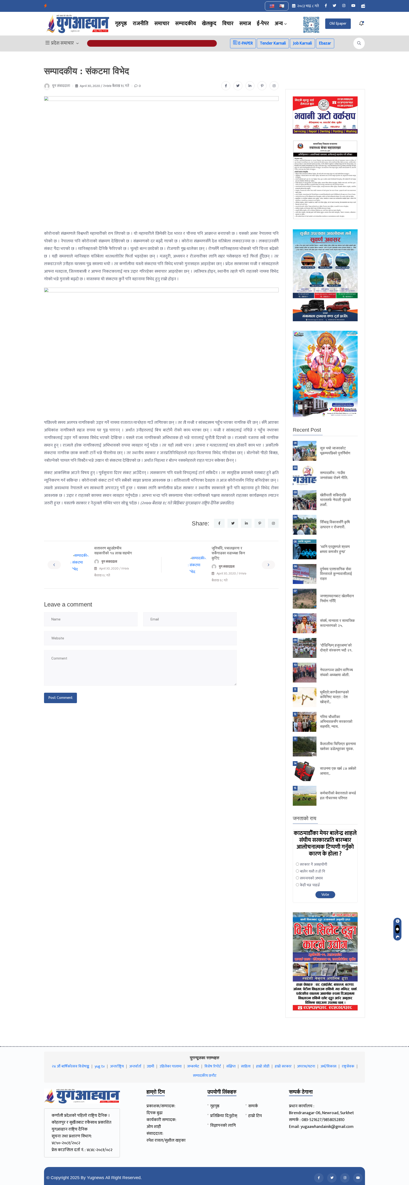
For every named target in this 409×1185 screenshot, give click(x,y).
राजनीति (140, 23)
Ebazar (325, 43)
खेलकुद (209, 23)
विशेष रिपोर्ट (212, 1066)
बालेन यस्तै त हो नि (312, 871)
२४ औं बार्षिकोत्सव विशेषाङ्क (70, 1066)
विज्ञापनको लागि (223, 1125)
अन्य (279, 23)
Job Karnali (302, 43)
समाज (245, 23)
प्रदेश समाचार (62, 43)
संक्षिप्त (231, 1066)
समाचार (161, 23)
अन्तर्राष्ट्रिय (117, 1066)
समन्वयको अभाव (311, 878)
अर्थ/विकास (328, 1066)
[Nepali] (282, 6)
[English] (272, 6)
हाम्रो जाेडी (262, 1066)
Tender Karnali (273, 43)
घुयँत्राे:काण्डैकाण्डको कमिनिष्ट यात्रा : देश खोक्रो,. (334, 697)
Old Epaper (338, 23)
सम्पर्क (253, 1106)
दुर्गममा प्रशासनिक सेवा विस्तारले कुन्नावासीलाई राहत (336, 574)
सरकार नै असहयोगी (313, 864)
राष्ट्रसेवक (348, 1066)
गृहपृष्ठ (121, 23)
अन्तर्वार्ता (135, 1066)
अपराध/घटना (306, 1066)
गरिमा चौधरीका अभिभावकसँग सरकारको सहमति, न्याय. (336, 722)
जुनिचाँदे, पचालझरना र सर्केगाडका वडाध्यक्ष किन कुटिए (228, 553)
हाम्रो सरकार (283, 1066)
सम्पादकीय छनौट (204, 1075)
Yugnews (95, 1177)
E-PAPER (245, 43)
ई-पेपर (263, 23)
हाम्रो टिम (255, 1115)
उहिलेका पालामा (171, 1066)
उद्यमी (150, 1066)
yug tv (100, 1066)
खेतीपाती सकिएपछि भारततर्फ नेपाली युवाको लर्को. (335, 500)
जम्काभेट (193, 1066)
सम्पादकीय (185, 23)
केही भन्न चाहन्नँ (310, 885)
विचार (227, 23)
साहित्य (246, 1066)
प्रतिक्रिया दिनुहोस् (223, 1115)
